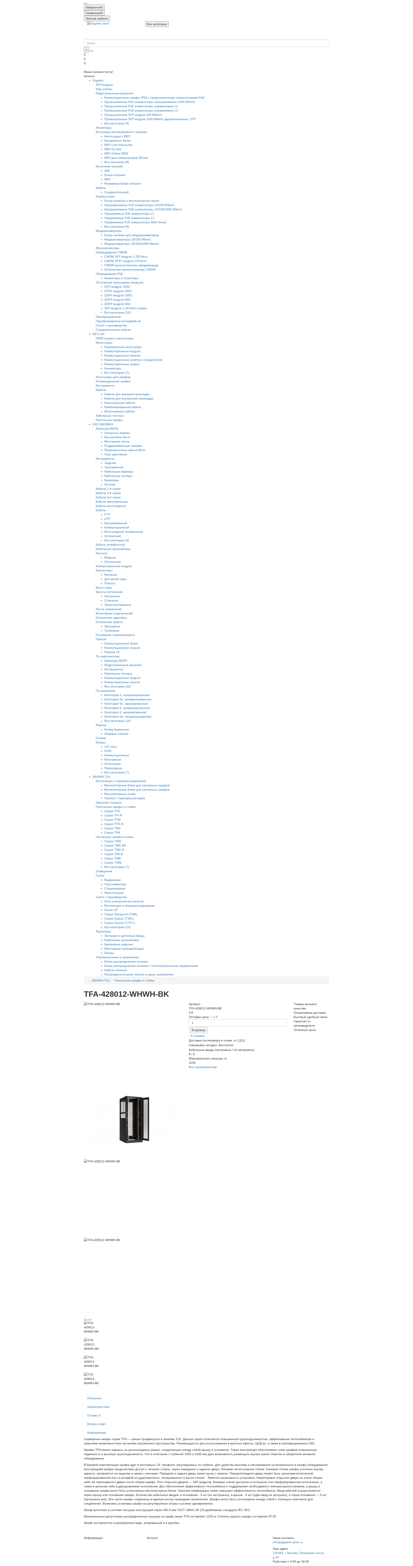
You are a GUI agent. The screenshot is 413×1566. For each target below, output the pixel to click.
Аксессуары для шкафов (113, 377)
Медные (110, 557)
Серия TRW (112, 841)
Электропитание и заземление (117, 957)
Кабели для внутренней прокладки (128, 398)
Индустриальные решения (114, 93)
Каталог (152, 1538)
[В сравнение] (90, 1319)
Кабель (101, 188)
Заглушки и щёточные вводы (124, 935)
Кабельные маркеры (118, 471)
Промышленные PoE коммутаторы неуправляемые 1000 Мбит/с (149, 102)
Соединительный (116, 192)
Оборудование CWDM (111, 252)
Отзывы (93, 1415)
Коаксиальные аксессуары (123, 347)
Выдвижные (112, 880)
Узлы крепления (115, 454)
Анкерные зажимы (117, 433)
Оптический (112, 536)
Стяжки (101, 738)
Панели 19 (111, 652)
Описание (94, 1398)
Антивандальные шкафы (113, 381)
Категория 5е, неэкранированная (127, 699)
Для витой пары (115, 579)
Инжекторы (103, 127)
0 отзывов (197, 1036)
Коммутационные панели (122, 355)
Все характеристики (203, 1067)
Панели (101, 639)
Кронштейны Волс (117, 437)
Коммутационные (116, 729)
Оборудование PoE (109, 274)
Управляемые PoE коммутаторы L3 (129, 218)
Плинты (109, 583)
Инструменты (105, 385)
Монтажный (112, 759)
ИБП (107, 179)
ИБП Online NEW (116, 153)
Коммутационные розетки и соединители (133, 359)
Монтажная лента (116, 441)
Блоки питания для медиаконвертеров (131, 235)
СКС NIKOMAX (102, 424)
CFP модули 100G (117, 286)
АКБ (107, 170)
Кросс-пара (104, 587)
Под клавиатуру (115, 884)
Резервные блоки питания (122, 183)
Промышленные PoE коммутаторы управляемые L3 (141, 110)
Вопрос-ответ (96, 1424)
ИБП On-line (112, 149)
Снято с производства (111, 325)
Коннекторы (112, 368)
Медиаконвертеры (109, 231)
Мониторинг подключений (114, 613)
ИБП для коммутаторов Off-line (126, 157)
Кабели (101, 390)
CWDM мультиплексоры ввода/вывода (131, 265)
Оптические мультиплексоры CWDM (130, 269)
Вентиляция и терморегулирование (121, 781)
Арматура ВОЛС (107, 428)
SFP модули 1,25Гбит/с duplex (125, 308)
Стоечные (111, 600)
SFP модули (104, 84)
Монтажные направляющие (124, 948)
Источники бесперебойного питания (121, 132)
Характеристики (98, 1406)
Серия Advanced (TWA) (120, 914)
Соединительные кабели (113, 329)
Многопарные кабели (119, 411)
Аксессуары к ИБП (117, 136)
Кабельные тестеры (110, 415)
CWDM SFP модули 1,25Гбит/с (126, 256)
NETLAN (98, 334)
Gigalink (97, 80)
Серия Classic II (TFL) (119, 923)
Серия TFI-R (113, 815)
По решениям (105, 690)
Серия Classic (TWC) (119, 918)
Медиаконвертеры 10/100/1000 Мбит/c (131, 243)
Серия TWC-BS (115, 845)
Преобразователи (108, 316)
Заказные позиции (109, 802)
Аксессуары (104, 342)
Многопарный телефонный (123, 531)
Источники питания (109, 166)
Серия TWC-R (114, 849)
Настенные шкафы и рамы (115, 837)
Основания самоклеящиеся (115, 635)
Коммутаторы (105, 196)
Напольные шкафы (109, 420)
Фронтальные (114, 892)
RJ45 (107, 751)
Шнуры (101, 742)
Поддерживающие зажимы (123, 445)
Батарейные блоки (117, 140)
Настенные (112, 596)
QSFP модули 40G (117, 299)
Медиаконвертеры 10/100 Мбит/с (127, 239)
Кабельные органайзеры (113, 549)
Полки (100, 875)
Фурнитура (103, 931)
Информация (96, 1432)
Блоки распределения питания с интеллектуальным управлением (151, 965)
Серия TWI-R (113, 854)
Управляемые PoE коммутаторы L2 (129, 213)
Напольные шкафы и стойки (116, 806)
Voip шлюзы (104, 89)
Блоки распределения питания (126, 961)
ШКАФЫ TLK (101, 776)
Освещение (104, 871)
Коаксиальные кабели (119, 402)
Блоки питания (114, 175)
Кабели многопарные (111, 506)
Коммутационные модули (122, 351)
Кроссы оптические (109, 592)
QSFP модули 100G (118, 295)
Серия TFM (112, 819)
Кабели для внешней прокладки (126, 394)
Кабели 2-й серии (108, 488)
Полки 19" (111, 910)
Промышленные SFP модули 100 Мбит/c (133, 114)
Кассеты (101, 553)
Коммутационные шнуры (121, 364)
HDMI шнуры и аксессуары (115, 338)
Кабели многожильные (112, 501)
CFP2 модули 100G (118, 291)
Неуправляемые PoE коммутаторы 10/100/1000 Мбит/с (143, 209)
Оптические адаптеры (111, 617)
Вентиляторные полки (120, 794)
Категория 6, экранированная (125, 712)
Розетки (101, 725)
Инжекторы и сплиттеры (121, 278)
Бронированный (115, 523)
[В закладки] (85, 1319)
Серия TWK (112, 858)
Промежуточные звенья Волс (124, 450)
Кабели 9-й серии (108, 497)
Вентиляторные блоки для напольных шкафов (137, 785)
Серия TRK (112, 832)
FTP (107, 514)
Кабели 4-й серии (108, 493)
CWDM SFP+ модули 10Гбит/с (125, 261)
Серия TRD (112, 828)
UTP (107, 518)
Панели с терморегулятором (124, 798)
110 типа (110, 746)
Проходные (112, 626)
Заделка (110, 463)
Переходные (113, 768)
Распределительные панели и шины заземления (139, 974)
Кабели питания (115, 970)
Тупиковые (111, 630)
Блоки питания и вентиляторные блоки (131, 200)
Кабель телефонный (110, 544)
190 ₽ (241, 1040)
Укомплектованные (117, 604)
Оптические (112, 561)
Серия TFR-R (113, 824)
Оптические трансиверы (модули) (119, 282)
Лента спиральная (109, 609)
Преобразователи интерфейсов (118, 321)
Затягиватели (113, 467)
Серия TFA (112, 811)
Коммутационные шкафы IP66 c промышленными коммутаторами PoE (154, 97)
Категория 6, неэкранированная (127, 708)
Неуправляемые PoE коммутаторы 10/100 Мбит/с (139, 205)
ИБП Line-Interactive (118, 145)
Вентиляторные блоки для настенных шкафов (136, 789)
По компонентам (107, 656)
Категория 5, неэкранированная (127, 695)
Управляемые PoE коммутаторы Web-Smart (135, 222)
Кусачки (109, 484)
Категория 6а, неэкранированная (127, 716)
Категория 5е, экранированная (126, 703)
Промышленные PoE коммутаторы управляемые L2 (141, 106)
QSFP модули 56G (117, 304)
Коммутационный (116, 527)
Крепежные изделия (118, 944)
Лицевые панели (116, 733)
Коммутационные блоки (121, 643)
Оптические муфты (109, 622)
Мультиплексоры (107, 248)
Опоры (109, 953)
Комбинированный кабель (122, 407)
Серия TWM (113, 862)
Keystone (110, 574)
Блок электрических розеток (124, 901)
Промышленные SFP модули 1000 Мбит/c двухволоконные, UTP (150, 119)
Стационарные (114, 888)
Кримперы (111, 480)
